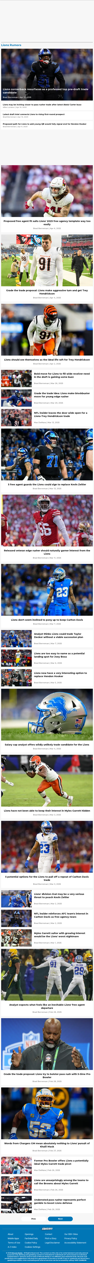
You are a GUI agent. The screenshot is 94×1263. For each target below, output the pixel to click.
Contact (48, 1234)
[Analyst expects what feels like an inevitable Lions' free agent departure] (47, 982)
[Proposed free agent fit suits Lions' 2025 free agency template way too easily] (47, 198)
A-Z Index (12, 1247)
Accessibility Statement (75, 1242)
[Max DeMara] (40, 422)
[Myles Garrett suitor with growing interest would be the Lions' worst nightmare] (47, 938)
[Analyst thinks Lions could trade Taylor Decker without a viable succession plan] (47, 638)
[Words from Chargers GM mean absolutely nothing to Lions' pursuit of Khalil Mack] (47, 1120)
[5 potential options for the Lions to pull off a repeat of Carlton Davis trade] (47, 854)
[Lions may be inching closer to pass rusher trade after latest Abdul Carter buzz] (47, 105)
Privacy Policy (70, 1238)
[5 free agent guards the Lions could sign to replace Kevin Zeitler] (47, 460)
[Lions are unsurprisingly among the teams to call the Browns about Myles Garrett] (47, 1185)
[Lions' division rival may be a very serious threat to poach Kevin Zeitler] (47, 898)
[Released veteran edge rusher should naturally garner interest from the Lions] (47, 528)
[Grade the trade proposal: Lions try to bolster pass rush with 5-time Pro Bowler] (47, 1051)
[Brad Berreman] (10, 97)
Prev (33, 1219)
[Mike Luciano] (8, 107)
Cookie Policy (31, 1242)
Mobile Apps (13, 1238)
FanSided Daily (31, 1238)
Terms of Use (14, 1242)
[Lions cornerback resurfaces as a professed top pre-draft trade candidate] (47, 74)
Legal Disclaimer (52, 1242)
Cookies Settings (32, 1247)
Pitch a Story (50, 1238)
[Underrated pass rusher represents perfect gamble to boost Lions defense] (47, 1204)
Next (60, 1219)
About (10, 1234)
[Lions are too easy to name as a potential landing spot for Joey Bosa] (47, 658)
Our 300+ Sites (71, 1234)
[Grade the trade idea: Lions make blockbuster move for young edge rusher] (47, 398)
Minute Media (17, 1253)
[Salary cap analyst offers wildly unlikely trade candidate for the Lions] (47, 720)
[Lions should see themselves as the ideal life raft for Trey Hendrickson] (47, 336)
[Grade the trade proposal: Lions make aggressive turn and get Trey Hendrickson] (47, 267)
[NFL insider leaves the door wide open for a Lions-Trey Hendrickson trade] (47, 417)
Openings (29, 1234)
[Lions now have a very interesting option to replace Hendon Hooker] (47, 677)
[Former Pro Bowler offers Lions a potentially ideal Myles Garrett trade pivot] (47, 1165)
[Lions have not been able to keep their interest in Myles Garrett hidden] (47, 787)
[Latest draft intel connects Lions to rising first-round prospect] (47, 115)
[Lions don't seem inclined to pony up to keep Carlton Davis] (47, 596)
